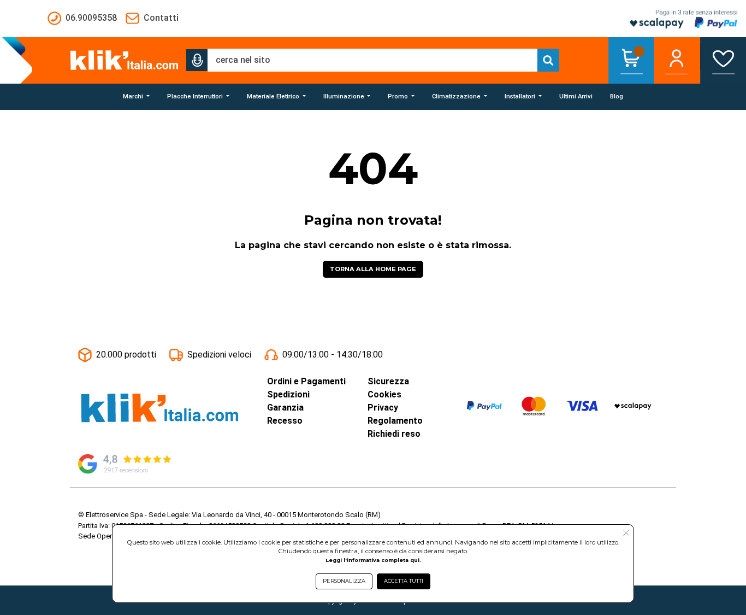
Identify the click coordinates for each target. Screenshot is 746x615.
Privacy (383, 407)
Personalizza (344, 581)
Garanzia (285, 407)
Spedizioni (288, 394)
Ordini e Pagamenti (306, 381)
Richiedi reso (394, 434)
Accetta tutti (403, 581)
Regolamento (395, 420)
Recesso (285, 420)
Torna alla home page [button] (373, 269)
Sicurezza (388, 381)
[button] (197, 60)
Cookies (384, 394)
